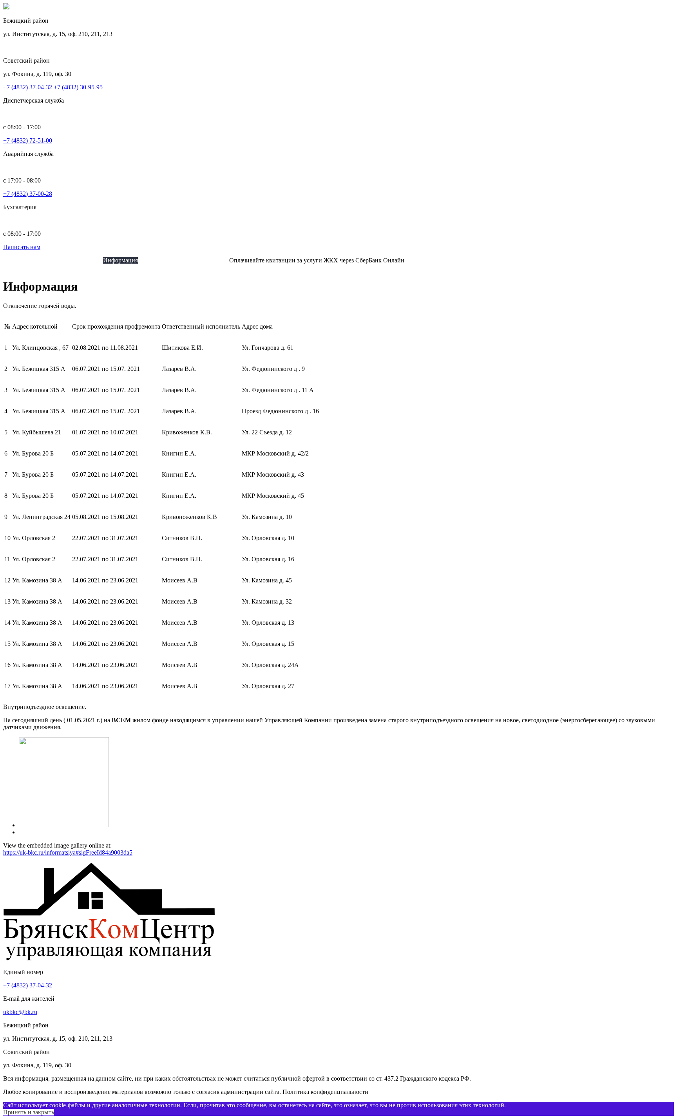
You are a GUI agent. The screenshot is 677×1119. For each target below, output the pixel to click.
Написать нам (21, 247)
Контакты (216, 260)
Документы (153, 260)
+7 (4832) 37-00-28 (27, 193)
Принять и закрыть (28, 1112)
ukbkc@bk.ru (20, 1012)
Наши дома (88, 260)
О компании (56, 260)
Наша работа (186, 260)
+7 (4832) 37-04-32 (27, 87)
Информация (120, 260)
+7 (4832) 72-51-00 (27, 140)
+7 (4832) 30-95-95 (78, 87)
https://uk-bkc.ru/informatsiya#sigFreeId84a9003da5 (67, 852)
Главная (29, 260)
